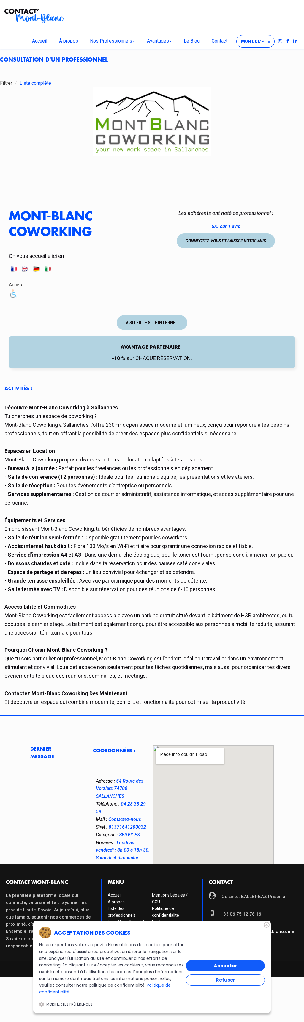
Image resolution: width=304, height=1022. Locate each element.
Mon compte (255, 41)
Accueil (39, 41)
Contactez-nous (124, 819)
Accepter (225, 965)
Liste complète (35, 83)
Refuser (225, 980)
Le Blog (192, 41)
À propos (68, 41)
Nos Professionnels (111, 41)
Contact (219, 41)
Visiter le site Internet (152, 322)
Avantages (158, 41)
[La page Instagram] (280, 41)
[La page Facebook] (288, 41)
